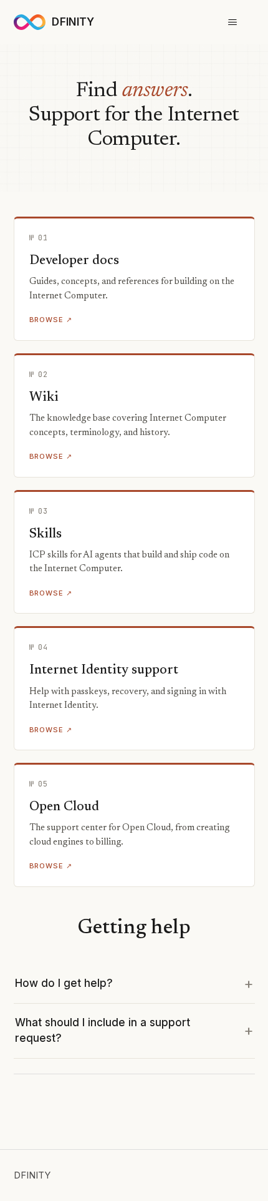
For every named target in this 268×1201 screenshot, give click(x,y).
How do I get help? (64, 983)
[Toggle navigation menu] (233, 22)
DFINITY (32, 1175)
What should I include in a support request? (102, 1030)
